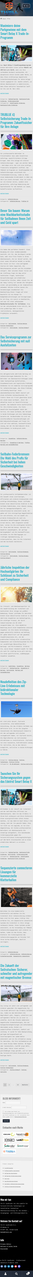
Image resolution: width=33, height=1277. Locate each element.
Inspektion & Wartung (16, 442)
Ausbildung (12, 666)
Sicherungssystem (13, 101)
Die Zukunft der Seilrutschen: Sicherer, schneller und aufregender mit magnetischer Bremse (16, 971)
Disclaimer (4, 1248)
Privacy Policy (5, 1244)
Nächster (25, 1084)
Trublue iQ (24, 201)
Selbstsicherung (13, 199)
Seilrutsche (12, 323)
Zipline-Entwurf (24, 327)
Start (4, 18)
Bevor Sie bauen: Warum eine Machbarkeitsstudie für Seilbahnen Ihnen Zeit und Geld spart (15, 216)
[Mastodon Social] (19, 1266)
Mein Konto (5, 1274)
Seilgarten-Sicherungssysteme (13, 1176)
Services (7, 1178)
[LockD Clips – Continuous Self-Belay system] (22, 1140)
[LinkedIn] (8, 1266)
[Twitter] (12, 1266)
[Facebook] (1, 1266)
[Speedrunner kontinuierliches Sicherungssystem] (22, 1146)
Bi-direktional (14, 764)
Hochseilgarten (13, 99)
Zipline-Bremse (23, 556)
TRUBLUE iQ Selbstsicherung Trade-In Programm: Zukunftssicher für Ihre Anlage (16, 120)
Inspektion (12, 438)
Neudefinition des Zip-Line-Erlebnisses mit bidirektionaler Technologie (13, 687)
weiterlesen (4, 93)
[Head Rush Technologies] (22, 1134)
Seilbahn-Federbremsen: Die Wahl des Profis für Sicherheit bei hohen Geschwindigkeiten (15, 459)
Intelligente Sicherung (17, 103)
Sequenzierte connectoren (21, 956)
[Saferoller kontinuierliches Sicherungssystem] (9, 1146)
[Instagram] (5, 1266)
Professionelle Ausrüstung (12, 1170)
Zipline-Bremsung (22, 551)
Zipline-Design (22, 323)
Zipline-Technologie (6, 325)
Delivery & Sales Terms (8, 1246)
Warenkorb (25, 1272)
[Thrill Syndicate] (9, 1151)
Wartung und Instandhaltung (9, 444)
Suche (16, 1274)
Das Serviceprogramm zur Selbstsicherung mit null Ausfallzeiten (15, 340)
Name (4, 1102)
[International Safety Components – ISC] (9, 1140)
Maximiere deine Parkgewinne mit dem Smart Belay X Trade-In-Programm (14, 31)
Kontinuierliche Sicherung (8, 105)
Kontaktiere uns (6, 1232)
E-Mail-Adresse (7, 1107)
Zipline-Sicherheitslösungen (13, 1186)
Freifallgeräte (9, 1168)
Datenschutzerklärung (20, 1116)
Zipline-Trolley (14, 762)
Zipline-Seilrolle (26, 764)
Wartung (2, 440)
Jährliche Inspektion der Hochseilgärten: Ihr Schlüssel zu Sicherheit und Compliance (14, 573)
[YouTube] (15, 1266)
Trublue (27, 442)
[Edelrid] (9, 1134)
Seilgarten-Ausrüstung (11, 1173)
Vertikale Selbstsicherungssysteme (14, 1184)
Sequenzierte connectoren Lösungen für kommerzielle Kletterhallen (16, 873)
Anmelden (6, 1120)
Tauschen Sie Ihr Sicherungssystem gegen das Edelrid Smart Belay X (16, 777)
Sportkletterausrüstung (11, 1181)
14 (18, 1084)
